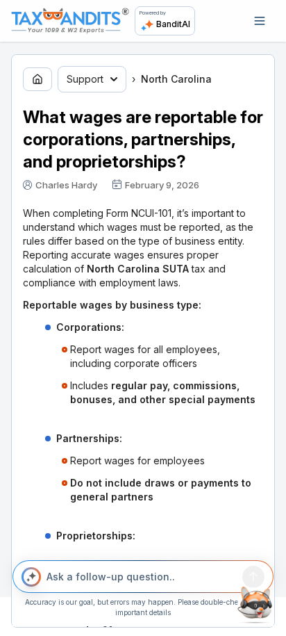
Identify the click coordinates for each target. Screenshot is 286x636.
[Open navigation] (259, 21)
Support (85, 79)
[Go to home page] (37, 79)
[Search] (253, 577)
